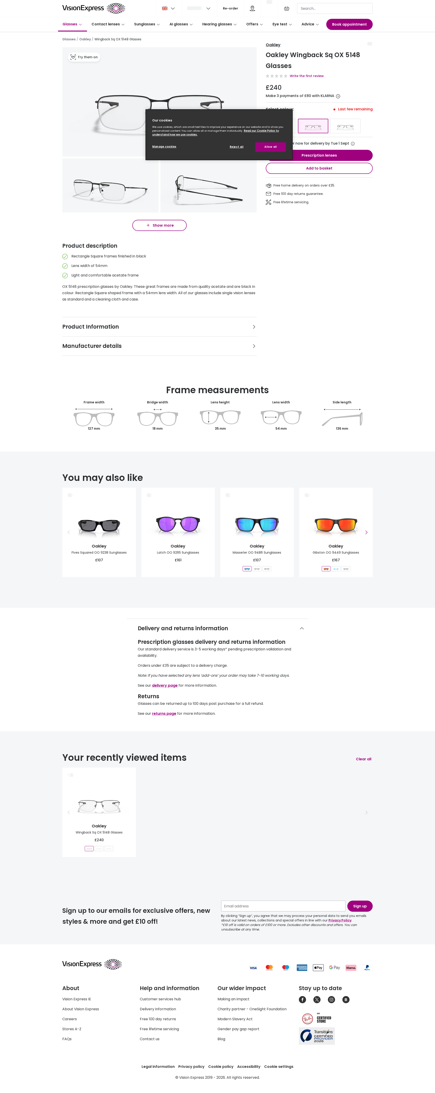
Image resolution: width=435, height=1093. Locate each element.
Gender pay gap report (238, 1029)
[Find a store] (252, 8)
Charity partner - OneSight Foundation (252, 1009)
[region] (219, 134)
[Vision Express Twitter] (317, 999)
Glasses (70, 24)
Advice (308, 24)
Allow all (270, 147)
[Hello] (199, 8)
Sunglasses (144, 24)
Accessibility (249, 1066)
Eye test (280, 24)
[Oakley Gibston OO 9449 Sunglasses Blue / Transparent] (335, 568)
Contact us (150, 1039)
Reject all (237, 147)
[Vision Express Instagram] (331, 999)
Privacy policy (191, 1066)
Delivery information (158, 1009)
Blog (221, 1039)
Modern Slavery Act (235, 1019)
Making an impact (233, 999)
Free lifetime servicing (159, 1029)
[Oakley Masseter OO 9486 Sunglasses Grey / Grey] (257, 568)
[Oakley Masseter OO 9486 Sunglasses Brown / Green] (266, 568)
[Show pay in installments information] (338, 96)
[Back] (68, 532)
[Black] (313, 126)
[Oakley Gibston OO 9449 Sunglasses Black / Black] (345, 568)
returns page (164, 713)
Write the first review (307, 76)
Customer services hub (160, 999)
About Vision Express (80, 1009)
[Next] (366, 532)
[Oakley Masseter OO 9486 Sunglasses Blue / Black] (247, 568)
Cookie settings (278, 1066)
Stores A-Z (71, 1029)
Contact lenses (106, 24)
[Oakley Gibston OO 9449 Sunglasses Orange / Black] (326, 568)
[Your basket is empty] (286, 8)
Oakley (85, 39)
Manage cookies (164, 146)
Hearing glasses (217, 24)
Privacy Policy (340, 920)
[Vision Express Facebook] (302, 999)
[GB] (168, 8)
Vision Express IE (76, 999)
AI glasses (178, 24)
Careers (69, 1019)
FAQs (67, 1039)
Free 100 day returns (158, 1019)
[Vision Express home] (96, 964)
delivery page (165, 685)
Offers (252, 24)
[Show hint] (353, 143)
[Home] (93, 8)
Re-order (230, 8)
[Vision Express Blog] (346, 999)
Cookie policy (221, 1066)
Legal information (158, 1066)
